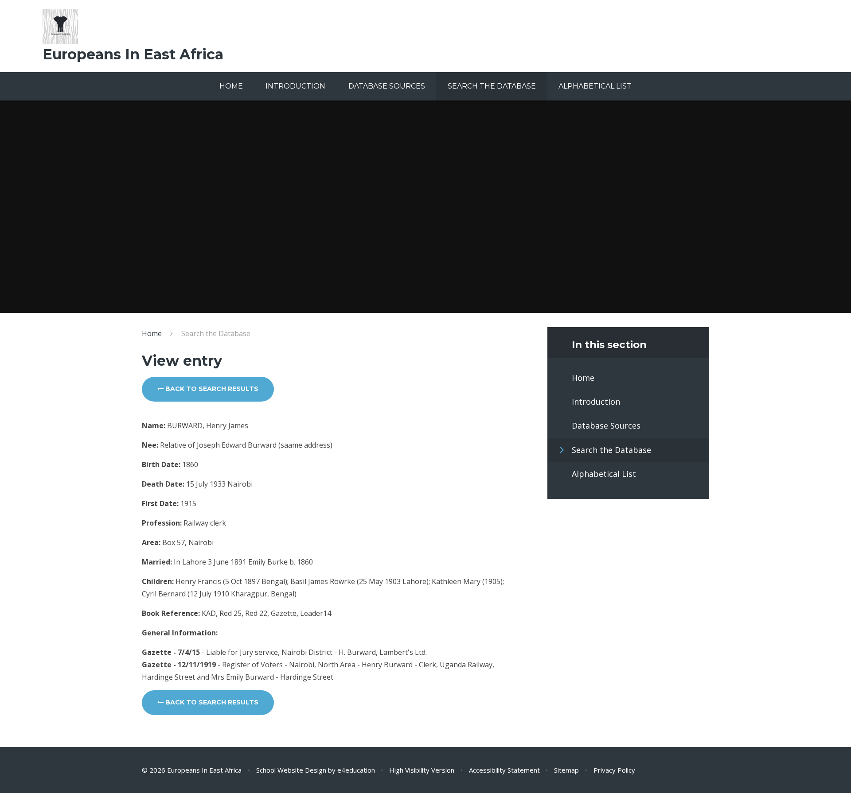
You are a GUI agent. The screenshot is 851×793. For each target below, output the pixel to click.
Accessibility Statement (504, 770)
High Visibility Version (421, 770)
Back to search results (211, 389)
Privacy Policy (614, 770)
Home (152, 333)
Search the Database (215, 333)
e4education (356, 770)
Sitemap (566, 770)
